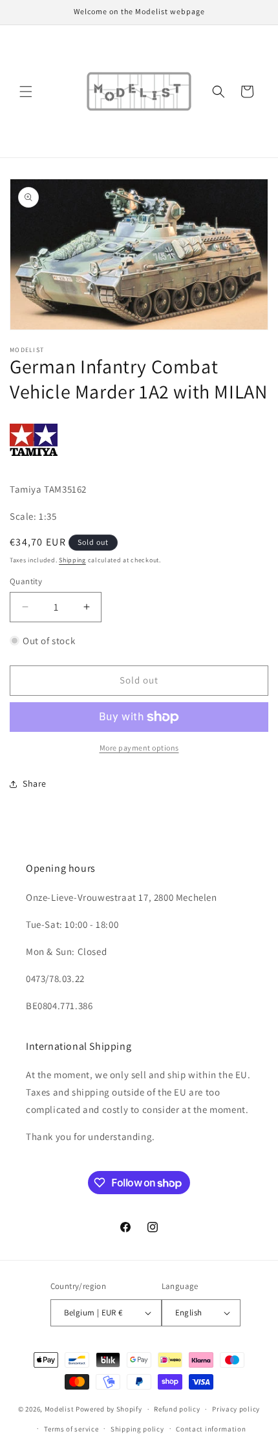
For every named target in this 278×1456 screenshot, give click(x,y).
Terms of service (71, 1428)
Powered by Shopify (109, 1408)
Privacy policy (236, 1408)
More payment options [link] (139, 748)
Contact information (211, 1428)
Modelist (59, 1408)
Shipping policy (137, 1428)
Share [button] (35, 783)
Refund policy (177, 1408)
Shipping (72, 560)
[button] (26, 91)
